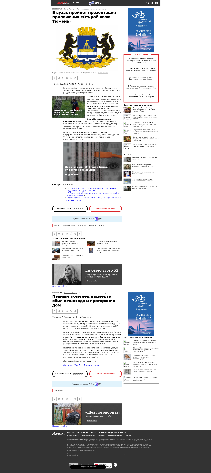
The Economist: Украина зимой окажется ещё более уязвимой (142, 180)
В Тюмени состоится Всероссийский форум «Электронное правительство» (72, 243)
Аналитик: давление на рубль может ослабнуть (144, 158)
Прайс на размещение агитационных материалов (108, 433)
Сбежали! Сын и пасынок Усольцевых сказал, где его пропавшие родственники (146, 349)
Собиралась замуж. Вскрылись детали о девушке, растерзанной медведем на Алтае (144, 124)
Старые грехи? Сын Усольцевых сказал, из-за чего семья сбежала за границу (145, 131)
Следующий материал (88, 467)
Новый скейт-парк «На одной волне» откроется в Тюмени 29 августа (141, 96)
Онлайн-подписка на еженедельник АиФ (81, 435)
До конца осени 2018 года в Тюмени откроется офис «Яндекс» (86, 168)
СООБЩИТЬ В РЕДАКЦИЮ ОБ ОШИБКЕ (119, 435)
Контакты (101, 435)
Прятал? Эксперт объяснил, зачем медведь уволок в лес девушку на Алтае (144, 342)
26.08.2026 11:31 (57, 293)
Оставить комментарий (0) (105, 208)
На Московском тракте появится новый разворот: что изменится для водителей (141, 60)
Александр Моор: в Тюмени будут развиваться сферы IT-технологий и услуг (108, 250)
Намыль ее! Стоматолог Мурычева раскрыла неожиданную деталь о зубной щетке (145, 378)
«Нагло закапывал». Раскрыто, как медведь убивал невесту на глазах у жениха (145, 117)
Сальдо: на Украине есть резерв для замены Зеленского (144, 187)
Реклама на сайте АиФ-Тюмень (77, 433)
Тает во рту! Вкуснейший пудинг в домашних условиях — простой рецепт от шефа (144, 109)
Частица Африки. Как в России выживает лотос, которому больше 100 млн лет (145, 364)
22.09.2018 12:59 (57, 9)
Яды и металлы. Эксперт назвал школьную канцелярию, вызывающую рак (144, 357)
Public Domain (103, 73)
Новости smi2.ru (59, 286)
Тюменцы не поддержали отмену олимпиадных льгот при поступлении (141, 69)
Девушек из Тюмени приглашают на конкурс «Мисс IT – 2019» (73, 249)
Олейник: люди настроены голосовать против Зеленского (143, 165)
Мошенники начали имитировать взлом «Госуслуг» (143, 172)
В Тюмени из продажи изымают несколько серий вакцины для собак (141, 87)
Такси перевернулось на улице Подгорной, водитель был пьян (141, 78)
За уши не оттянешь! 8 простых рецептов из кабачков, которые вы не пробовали (146, 138)
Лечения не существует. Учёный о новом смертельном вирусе (144, 370)
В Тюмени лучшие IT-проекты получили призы (106, 242)
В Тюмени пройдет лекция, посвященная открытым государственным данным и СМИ (90, 189)
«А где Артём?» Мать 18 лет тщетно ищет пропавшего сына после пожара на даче (145, 146)
